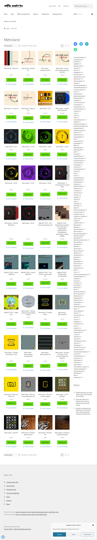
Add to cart (11, 117)
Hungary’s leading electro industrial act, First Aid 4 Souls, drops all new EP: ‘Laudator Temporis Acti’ (83, 411)
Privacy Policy (8, 529)
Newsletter (45, 14)
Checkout (66, 6)
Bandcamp (11, 80)
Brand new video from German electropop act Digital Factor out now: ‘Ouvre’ (82, 402)
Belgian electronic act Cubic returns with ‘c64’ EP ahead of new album (84, 394)
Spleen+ (35, 14)
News (5, 14)
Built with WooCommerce (22, 529)
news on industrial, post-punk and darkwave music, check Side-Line (37, 512)
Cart (59, 6)
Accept (59, 534)
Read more (11, 243)
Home (7, 28)
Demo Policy (10, 486)
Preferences (87, 534)
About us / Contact (10, 21)
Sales (8, 497)
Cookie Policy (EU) (12, 482)
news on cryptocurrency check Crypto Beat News (31, 514)
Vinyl (12, 14)
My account (52, 6)
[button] (93, 525)
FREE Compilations (23, 14)
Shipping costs (57, 14)
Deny (73, 534)
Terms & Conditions (12, 493)
